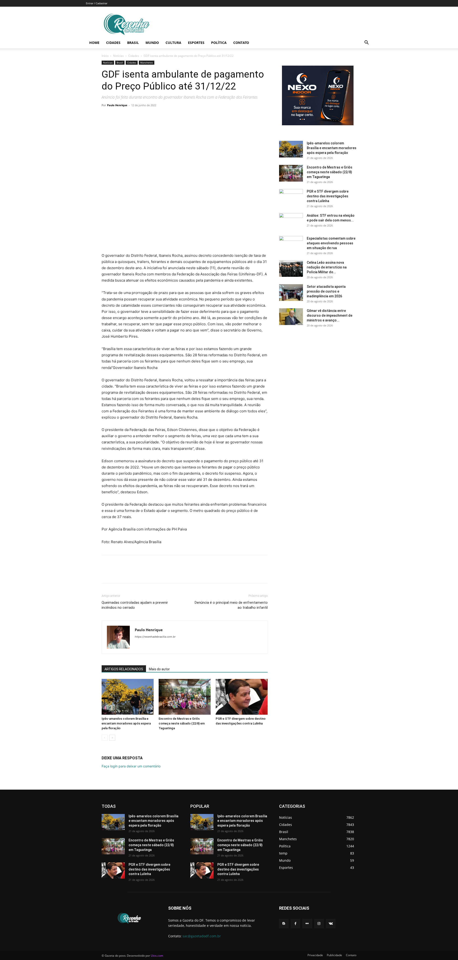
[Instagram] (319, 923)
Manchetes (146, 62)
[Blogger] (283, 923)
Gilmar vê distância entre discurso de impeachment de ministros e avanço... (329, 315)
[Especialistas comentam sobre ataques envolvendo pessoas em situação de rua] (291, 244)
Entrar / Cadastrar (96, 3)
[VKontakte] (330, 923)
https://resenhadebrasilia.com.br (155, 636)
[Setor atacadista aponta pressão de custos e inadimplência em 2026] (291, 292)
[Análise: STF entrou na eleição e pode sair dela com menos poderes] (291, 221)
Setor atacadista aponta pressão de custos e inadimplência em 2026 (326, 291)
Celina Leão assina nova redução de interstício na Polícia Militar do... (327, 267)
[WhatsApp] (139, 116)
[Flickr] (307, 923)
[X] (117, 116)
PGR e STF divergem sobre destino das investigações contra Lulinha (328, 196)
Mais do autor (159, 669)
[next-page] (112, 738)
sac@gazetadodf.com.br (201, 936)
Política (219, 42)
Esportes (196, 42)
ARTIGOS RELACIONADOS (123, 669)
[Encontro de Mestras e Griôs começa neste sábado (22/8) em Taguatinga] (185, 697)
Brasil (133, 42)
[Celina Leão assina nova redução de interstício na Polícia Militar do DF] (291, 268)
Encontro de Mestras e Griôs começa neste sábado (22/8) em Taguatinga (182, 723)
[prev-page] (105, 738)
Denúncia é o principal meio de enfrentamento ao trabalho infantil (231, 605)
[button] (366, 43)
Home (94, 42)
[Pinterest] (128, 116)
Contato (241, 42)
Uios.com (157, 956)
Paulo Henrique (117, 105)
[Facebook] (106, 116)
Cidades (113, 42)
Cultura (173, 42)
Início (105, 56)
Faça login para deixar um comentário (131, 766)
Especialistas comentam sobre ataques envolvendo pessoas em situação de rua (331, 243)
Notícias (118, 56)
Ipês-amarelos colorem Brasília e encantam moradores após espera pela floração (126, 723)
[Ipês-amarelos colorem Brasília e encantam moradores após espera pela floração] (128, 697)
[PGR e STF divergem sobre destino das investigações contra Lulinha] (242, 697)
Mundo (152, 42)
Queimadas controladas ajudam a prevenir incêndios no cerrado (135, 605)
